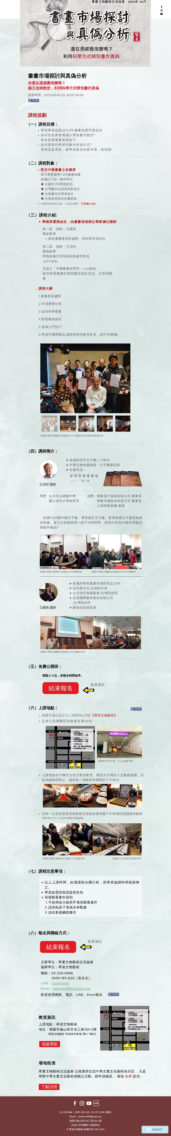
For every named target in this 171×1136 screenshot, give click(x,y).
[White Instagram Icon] (82, 1103)
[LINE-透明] (96, 1103)
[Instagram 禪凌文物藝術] (161, 10)
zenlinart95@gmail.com (72, 988)
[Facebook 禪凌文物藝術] (161, 6)
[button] (60, 688)
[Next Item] (125, 378)
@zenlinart (60, 983)
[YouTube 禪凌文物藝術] (161, 13)
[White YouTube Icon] (89, 1103)
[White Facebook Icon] (75, 1103)
